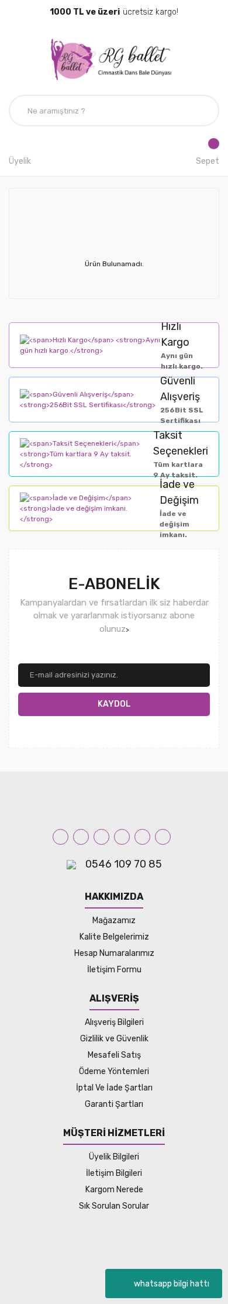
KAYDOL (114, 704)
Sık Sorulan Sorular (114, 1206)
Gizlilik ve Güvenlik (114, 1039)
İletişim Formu (114, 970)
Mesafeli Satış (114, 1055)
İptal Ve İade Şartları (114, 1088)
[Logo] (114, 59)
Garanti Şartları (114, 1104)
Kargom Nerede (114, 1190)
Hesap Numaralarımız (114, 953)
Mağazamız (114, 920)
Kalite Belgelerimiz (114, 937)
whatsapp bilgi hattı (171, 1284)
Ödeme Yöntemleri (114, 1071)
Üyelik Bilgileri (114, 1157)
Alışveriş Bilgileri (114, 1022)
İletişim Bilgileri (114, 1173)
